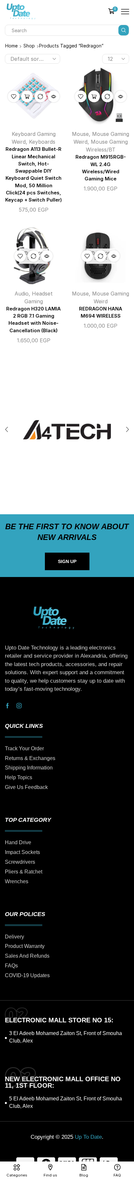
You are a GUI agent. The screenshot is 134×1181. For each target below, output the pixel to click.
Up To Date (88, 1137)
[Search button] (123, 30)
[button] (6, 429)
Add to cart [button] (27, 96)
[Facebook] (7, 705)
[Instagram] (19, 705)
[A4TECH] (67, 430)
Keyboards (42, 141)
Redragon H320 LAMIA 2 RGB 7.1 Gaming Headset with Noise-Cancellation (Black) (33, 320)
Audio (22, 293)
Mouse (80, 134)
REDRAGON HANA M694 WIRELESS (100, 312)
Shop (29, 45)
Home (11, 45)
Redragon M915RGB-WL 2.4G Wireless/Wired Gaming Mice (100, 168)
